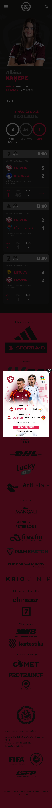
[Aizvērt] (49, 370)
